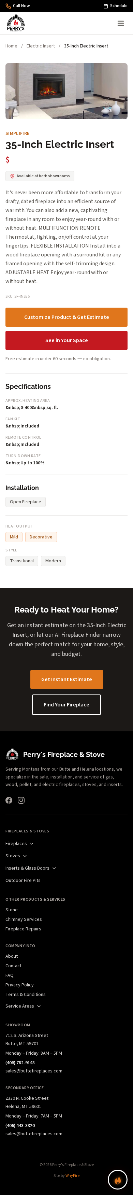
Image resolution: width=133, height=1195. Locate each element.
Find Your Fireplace (66, 704)
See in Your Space (66, 340)
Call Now (21, 6)
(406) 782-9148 (20, 1062)
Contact (13, 965)
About (11, 956)
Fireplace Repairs (23, 929)
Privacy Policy (19, 985)
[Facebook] (8, 800)
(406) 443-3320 (20, 1125)
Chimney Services (23, 919)
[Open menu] (121, 23)
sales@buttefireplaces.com (33, 1071)
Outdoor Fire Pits (23, 880)
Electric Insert (41, 46)
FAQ (9, 975)
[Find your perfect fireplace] (118, 1180)
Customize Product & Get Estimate (66, 317)
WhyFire (72, 1176)
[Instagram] (21, 800)
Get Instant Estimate (66, 679)
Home (11, 46)
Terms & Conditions (25, 994)
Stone (11, 909)
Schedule (119, 6)
